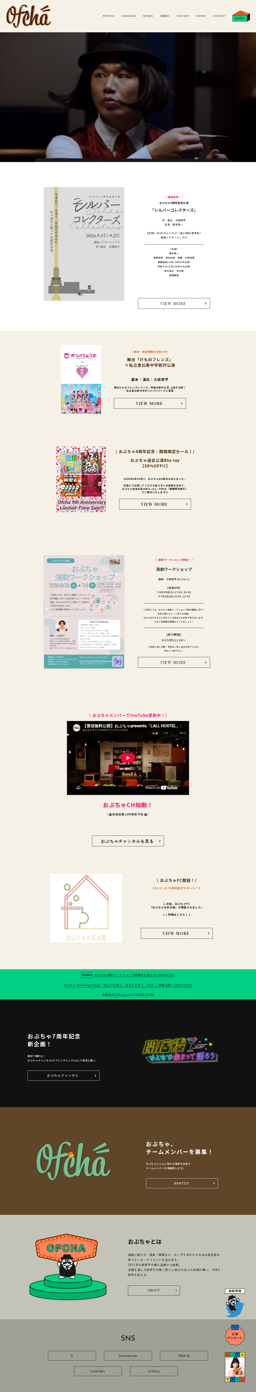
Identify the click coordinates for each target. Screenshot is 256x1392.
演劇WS (165, 16)
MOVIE (201, 16)
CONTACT (219, 16)
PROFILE (108, 16)
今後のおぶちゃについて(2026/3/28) (128, 994)
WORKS (148, 16)
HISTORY (183, 16)
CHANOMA (129, 16)
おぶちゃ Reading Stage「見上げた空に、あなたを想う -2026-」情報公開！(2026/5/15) (128, 985)
